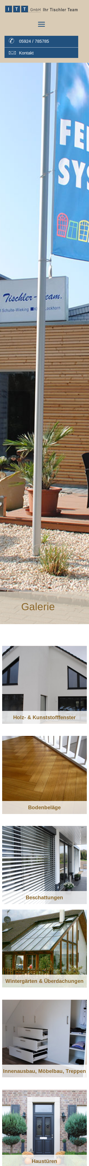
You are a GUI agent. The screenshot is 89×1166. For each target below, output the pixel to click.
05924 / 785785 (34, 41)
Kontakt (26, 53)
